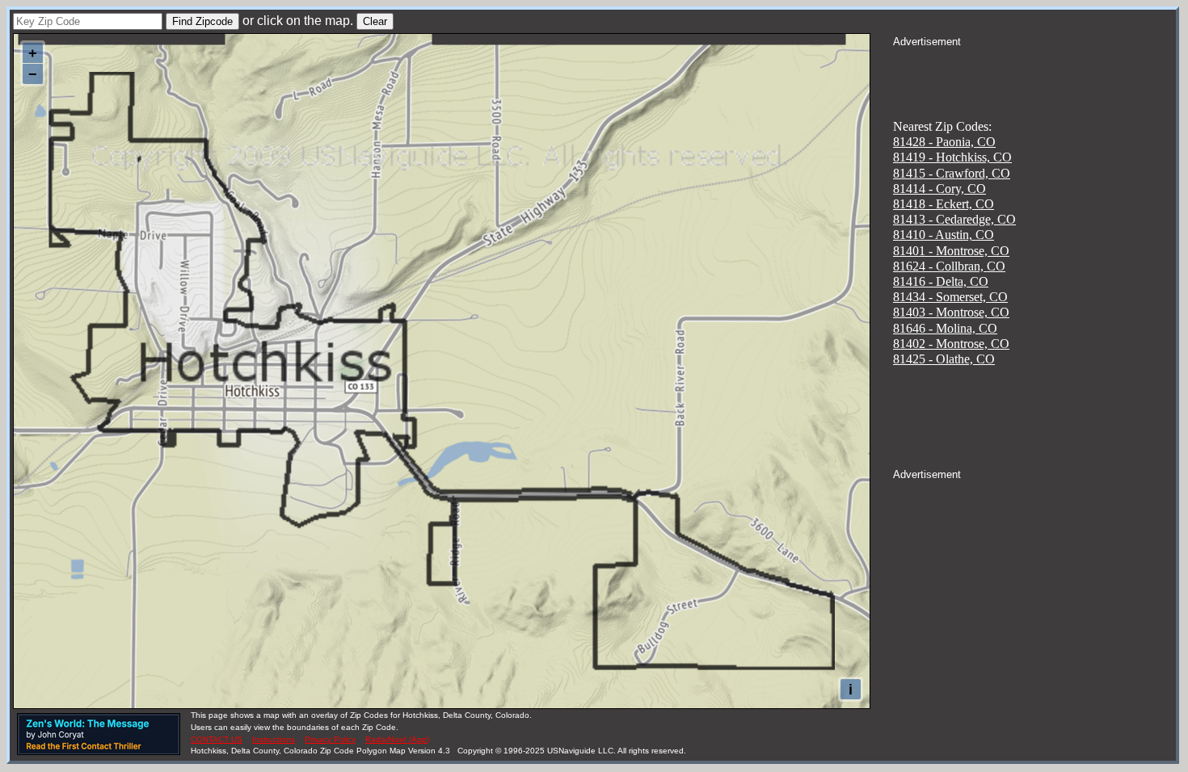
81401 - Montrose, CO (951, 251)
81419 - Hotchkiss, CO (952, 157)
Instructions (273, 739)
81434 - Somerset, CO (950, 297)
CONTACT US (216, 739)
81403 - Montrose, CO (951, 312)
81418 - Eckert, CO (943, 204)
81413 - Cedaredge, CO (954, 219)
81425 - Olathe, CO (944, 359)
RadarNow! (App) (397, 739)
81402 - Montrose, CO (951, 343)
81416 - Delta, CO (940, 281)
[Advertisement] (1034, 69)
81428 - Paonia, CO (944, 142)
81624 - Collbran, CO (949, 266)
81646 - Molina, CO (945, 328)
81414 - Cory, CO (939, 188)
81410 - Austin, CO (943, 234)
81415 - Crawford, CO (951, 173)
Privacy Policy (330, 739)
